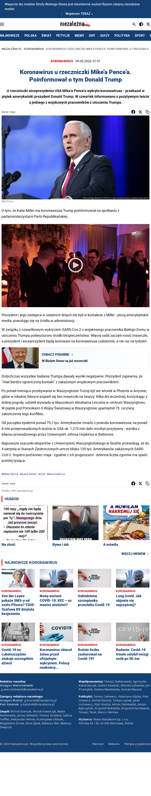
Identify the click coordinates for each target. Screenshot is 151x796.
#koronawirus (56, 474)
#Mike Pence (10, 474)
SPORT (140, 35)
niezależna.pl (12, 48)
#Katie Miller (28, 474)
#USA (41, 474)
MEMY (79, 35)
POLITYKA (122, 35)
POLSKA (30, 35)
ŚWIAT (46, 35)
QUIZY (105, 35)
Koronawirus (34, 48)
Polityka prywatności (137, 744)
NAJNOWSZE (10, 35)
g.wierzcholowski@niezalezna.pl (22, 689)
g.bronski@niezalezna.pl (40, 700)
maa (12, 111)
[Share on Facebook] (133, 112)
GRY (92, 35)
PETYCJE (63, 35)
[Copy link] (147, 112)
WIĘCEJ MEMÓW (133, 554)
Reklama (114, 744)
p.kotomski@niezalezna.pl (37, 704)
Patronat (98, 744)
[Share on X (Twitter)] (140, 112)
